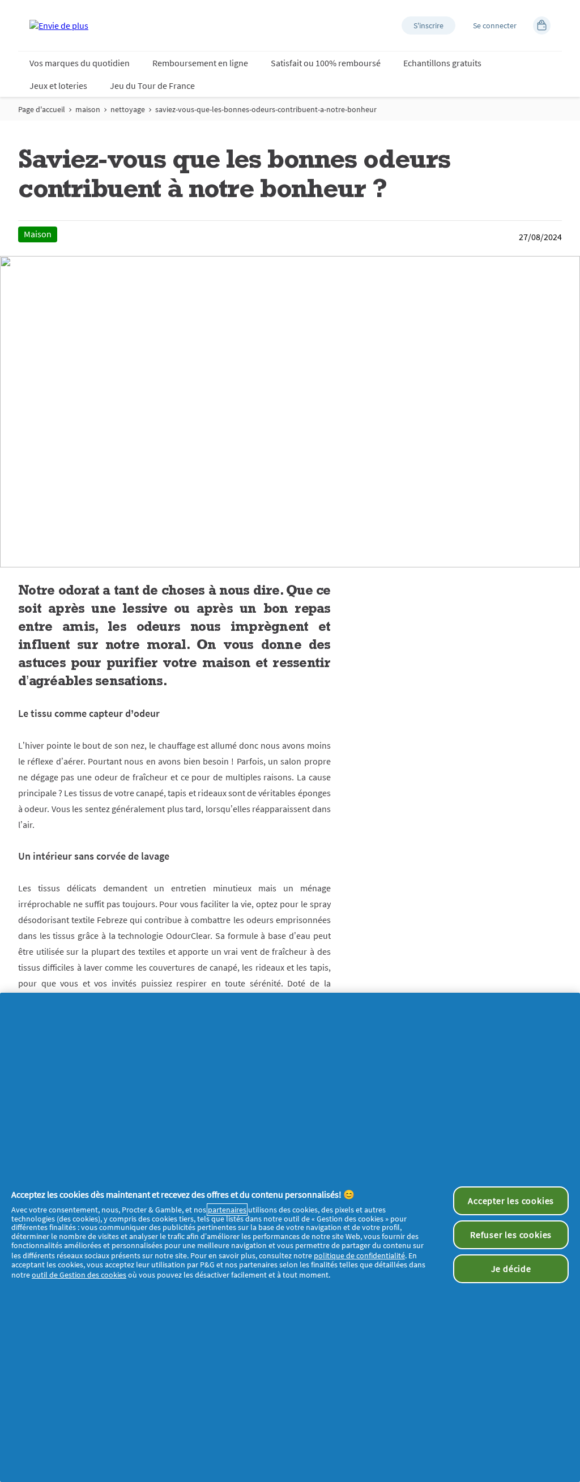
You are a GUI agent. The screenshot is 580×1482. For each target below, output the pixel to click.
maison (87, 109)
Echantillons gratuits (442, 63)
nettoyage (127, 109)
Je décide (511, 1268)
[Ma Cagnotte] (542, 25)
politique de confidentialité (359, 1255)
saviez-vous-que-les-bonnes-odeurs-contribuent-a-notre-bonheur (266, 109)
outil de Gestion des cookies (79, 1275)
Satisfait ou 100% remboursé (326, 63)
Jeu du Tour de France (152, 85)
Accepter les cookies (511, 1200)
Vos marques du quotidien (79, 63)
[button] (428, 25)
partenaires (227, 1210)
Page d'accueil (41, 109)
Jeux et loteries (58, 85)
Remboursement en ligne (200, 63)
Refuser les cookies (511, 1234)
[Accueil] (58, 25)
